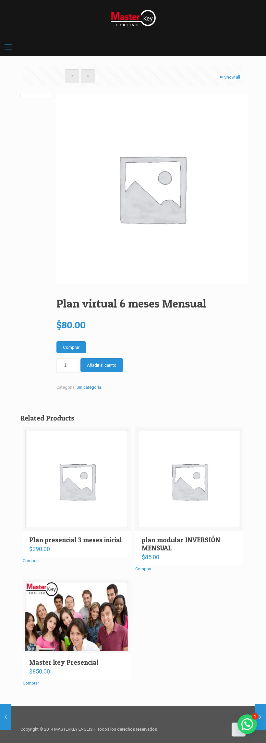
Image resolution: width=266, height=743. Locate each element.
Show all (232, 77)
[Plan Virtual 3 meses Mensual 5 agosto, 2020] (5, 717)
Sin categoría (89, 387)
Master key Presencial (64, 662)
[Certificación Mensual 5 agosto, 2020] (260, 717)
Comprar (71, 347)
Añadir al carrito (101, 365)
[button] (247, 724)
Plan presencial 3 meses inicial (75, 540)
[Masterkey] (133, 18)
